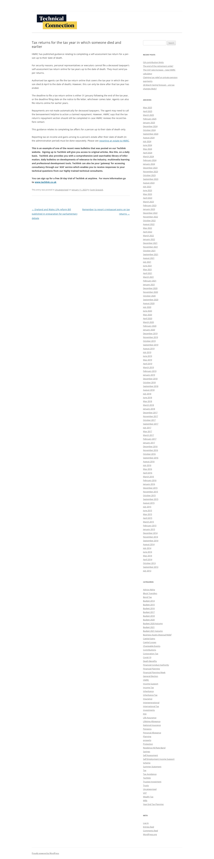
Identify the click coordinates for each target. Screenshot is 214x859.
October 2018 (149, 382)
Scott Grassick (96, 189)
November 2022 (150, 216)
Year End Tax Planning (153, 804)
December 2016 (150, 446)
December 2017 (150, 412)
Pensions (147, 728)
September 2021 (150, 254)
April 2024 (147, 152)
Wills (145, 800)
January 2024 (149, 164)
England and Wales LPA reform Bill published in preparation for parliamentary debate (54, 214)
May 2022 (147, 228)
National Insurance (152, 725)
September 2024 (150, 133)
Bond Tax (147, 597)
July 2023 (147, 186)
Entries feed (148, 826)
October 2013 (149, 563)
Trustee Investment (152, 781)
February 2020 (149, 326)
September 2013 (150, 567)
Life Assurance (149, 717)
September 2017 (150, 423)
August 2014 (148, 544)
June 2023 (147, 190)
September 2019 (150, 344)
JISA (144, 713)
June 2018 (147, 397)
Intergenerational (151, 702)
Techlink (147, 777)
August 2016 (148, 461)
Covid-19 (147, 657)
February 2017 (149, 439)
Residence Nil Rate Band (154, 747)
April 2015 (147, 518)
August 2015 (148, 503)
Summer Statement (152, 766)
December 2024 (150, 126)
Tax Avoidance (150, 774)
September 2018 (150, 386)
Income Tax (148, 687)
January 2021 (149, 284)
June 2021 (147, 265)
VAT (145, 793)
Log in (146, 823)
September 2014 (150, 540)
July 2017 (147, 427)
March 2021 (148, 277)
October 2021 (149, 250)
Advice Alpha (149, 589)
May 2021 (147, 269)
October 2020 (149, 295)
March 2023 (148, 201)
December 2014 (150, 533)
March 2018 (148, 405)
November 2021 (150, 246)
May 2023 (147, 194)
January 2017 (149, 442)
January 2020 (149, 329)
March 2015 (148, 521)
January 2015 (149, 529)
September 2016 (150, 457)
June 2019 (147, 356)
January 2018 (149, 408)
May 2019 (147, 359)
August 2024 (148, 137)
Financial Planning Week (154, 672)
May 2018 (147, 401)
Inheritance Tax (150, 695)
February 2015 (149, 525)
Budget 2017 (149, 612)
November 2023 (150, 171)
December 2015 (150, 487)
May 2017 (147, 431)
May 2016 (147, 469)
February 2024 (149, 160)
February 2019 (149, 371)
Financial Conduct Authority (156, 664)
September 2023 (150, 179)
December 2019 (150, 333)
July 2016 (147, 465)
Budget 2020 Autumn (153, 623)
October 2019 (149, 341)
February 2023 (149, 205)
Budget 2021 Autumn (153, 631)
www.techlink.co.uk (45, 182)
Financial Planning (151, 668)
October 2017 (149, 420)
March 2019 (148, 367)
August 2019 (148, 348)
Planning (147, 736)
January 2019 (149, 374)
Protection (148, 744)
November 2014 (150, 536)
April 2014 (147, 559)
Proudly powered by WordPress (45, 853)
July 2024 (147, 141)
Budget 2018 (149, 616)
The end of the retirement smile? (158, 66)
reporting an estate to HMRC (114, 140)
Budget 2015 (149, 604)
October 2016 (149, 454)
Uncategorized (61, 189)
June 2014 (147, 551)
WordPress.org (150, 834)
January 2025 (149, 122)
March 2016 (148, 476)
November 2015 (150, 491)
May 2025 (147, 107)
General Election (150, 676)
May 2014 (147, 555)
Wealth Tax (148, 796)
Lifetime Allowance (151, 721)
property (147, 740)
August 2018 (148, 390)
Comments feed (150, 830)
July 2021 (147, 261)
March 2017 (148, 435)
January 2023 (149, 209)
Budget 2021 (149, 627)
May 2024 (147, 149)
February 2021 (149, 280)
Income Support (150, 683)
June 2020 (147, 310)
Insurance (147, 698)
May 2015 (147, 514)
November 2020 (150, 292)
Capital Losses (149, 642)
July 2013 (147, 570)
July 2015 (147, 506)
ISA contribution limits (153, 62)
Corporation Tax (150, 653)
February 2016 (149, 480)
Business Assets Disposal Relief (157, 634)
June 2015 (147, 510)
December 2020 (150, 288)
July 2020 (147, 307)
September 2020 (150, 299)
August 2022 (148, 224)
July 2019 (147, 352)
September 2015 (150, 499)
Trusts (146, 785)
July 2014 (147, 548)
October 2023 (149, 175)
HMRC (146, 680)
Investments (149, 710)
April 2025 (147, 111)
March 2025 (148, 115)
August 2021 (148, 258)
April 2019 (147, 363)
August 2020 (148, 303)
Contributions (149, 649)
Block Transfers (150, 593)
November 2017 (150, 416)
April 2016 (147, 472)
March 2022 (148, 235)
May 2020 (147, 314)
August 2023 (148, 182)
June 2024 (147, 145)
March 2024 (148, 156)
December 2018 (150, 378)
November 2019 (150, 337)
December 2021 (150, 243)
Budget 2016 (149, 608)
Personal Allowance (152, 732)
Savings (146, 751)
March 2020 (148, 322)
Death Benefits (150, 661)
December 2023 (150, 167)
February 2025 (149, 118)
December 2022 (150, 213)
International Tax (151, 706)
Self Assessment (150, 755)
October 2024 (149, 130)
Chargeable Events (151, 646)
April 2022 (147, 231)
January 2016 (149, 484)
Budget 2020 (149, 619)
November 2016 (150, 450)
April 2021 (147, 273)
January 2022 (149, 239)
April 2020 (147, 318)
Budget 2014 (149, 600)
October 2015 (149, 495)
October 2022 (149, 220)
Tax (144, 770)
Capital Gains (149, 638)
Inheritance (148, 691)
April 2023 (147, 197)
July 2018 (147, 393)
